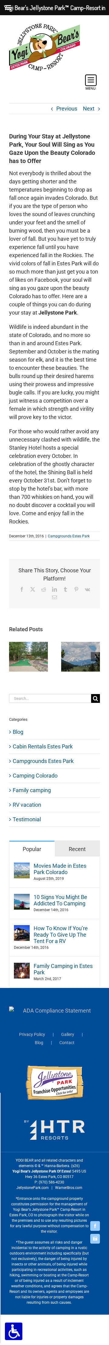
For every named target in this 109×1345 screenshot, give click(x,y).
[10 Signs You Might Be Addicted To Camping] (22, 898)
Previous (66, 108)
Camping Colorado (35, 775)
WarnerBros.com (68, 1188)
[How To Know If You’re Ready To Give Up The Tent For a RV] (22, 929)
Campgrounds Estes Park (69, 536)
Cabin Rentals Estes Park (43, 746)
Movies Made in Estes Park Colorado (60, 869)
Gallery (67, 1034)
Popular (32, 849)
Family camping (32, 790)
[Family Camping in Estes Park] (22, 967)
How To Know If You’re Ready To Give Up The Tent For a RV (61, 934)
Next (88, 108)
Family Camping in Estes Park (63, 969)
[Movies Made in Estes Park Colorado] (22, 866)
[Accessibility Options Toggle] (14, 1331)
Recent (77, 849)
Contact (66, 1042)
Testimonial (27, 819)
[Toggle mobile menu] (91, 82)
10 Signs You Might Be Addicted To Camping (60, 900)
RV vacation (27, 805)
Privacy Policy (32, 1034)
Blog (18, 732)
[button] (13, 656)
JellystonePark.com (32, 1188)
